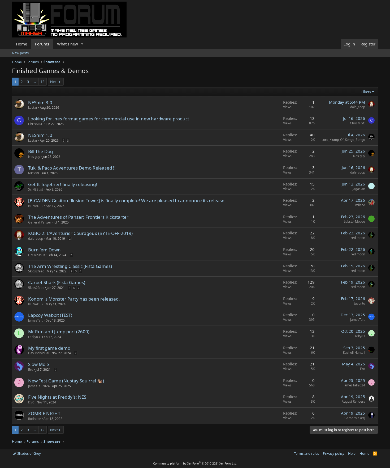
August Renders (353, 401)
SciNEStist (35, 189)
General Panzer (39, 222)
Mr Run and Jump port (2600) (58, 331)
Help (352, 453)
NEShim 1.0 (40, 135)
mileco (360, 205)
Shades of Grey (28, 453)
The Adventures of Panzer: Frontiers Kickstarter (78, 217)
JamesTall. (35, 320)
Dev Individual (38, 353)
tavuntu (359, 303)
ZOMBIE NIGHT (44, 413)
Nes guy (34, 156)
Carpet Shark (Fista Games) (56, 282)
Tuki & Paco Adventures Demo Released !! (72, 168)
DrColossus (36, 255)
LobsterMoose (354, 221)
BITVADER (35, 206)
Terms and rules (306, 453)
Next (54, 81)
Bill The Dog (40, 151)
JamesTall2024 (39, 386)
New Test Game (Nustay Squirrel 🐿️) (66, 381)
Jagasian (359, 189)
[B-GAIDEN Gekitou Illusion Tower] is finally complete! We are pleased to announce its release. (127, 200)
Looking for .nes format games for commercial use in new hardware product (108, 119)
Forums (42, 44)
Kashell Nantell (354, 352)
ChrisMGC (35, 124)
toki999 (33, 173)
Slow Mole (38, 364)
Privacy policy (333, 453)
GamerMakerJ (354, 418)
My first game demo (49, 348)
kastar (32, 107)
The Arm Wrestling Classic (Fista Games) (70, 266)
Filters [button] (366, 91)
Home (21, 44)
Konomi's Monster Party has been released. (74, 299)
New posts (20, 52)
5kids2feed (36, 271)
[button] (82, 44)
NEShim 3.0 (40, 102)
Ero (30, 369)
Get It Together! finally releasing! (62, 184)
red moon (358, 237)
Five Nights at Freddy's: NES (57, 397)
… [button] (34, 81)
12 (42, 81)
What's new (67, 44)
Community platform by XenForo (195, 463)
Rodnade (34, 418)
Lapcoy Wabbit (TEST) (50, 315)
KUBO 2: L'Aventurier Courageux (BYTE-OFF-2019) (80, 233)
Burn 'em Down (44, 250)
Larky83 (34, 337)
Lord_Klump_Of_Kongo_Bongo (343, 139)
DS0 (31, 402)
